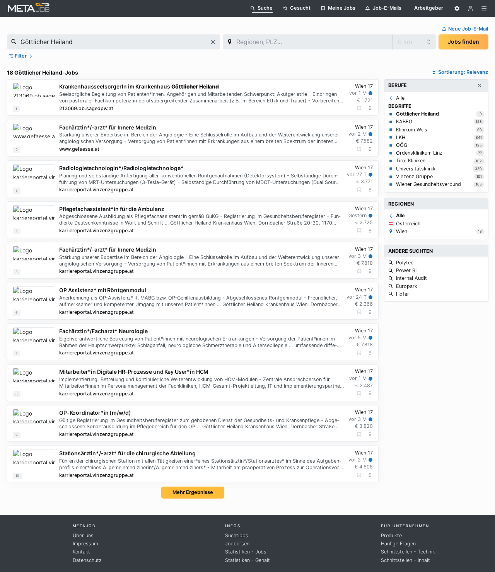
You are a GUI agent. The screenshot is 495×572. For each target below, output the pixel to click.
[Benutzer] (470, 8)
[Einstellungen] (457, 8)
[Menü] (484, 8)
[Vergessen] (359, 108)
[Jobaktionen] (370, 108)
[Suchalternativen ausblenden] (479, 86)
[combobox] (113, 41)
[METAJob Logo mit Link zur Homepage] (28, 8)
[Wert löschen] (213, 42)
